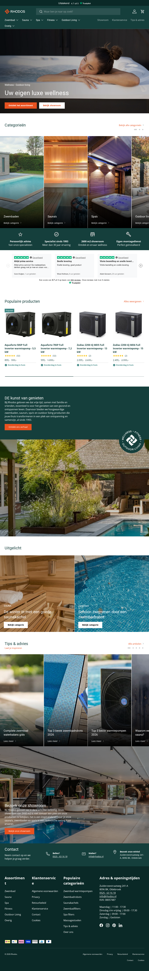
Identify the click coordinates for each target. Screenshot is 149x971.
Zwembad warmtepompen (78, 891)
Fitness (8, 908)
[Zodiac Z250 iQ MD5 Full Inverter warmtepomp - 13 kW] (92, 324)
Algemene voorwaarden (45, 891)
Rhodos (14, 954)
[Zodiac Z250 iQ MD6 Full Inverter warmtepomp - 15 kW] (128, 324)
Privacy (36, 897)
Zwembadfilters (71, 908)
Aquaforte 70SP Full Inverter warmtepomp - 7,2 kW (56, 348)
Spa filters (68, 914)
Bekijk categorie (16, 624)
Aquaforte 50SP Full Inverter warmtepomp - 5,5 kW (20, 348)
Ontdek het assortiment (21, 105)
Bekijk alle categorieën (130, 125)
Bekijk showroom (52, 105)
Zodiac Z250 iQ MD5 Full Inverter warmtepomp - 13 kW (92, 348)
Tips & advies (137, 20)
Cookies (36, 920)
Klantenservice (119, 20)
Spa (7, 902)
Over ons (68, 932)
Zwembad (10, 891)
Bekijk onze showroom (19, 831)
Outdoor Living (13, 914)
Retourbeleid (39, 902)
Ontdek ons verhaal (18, 427)
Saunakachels (70, 902)
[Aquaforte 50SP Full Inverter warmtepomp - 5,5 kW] (20, 324)
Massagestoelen (72, 920)
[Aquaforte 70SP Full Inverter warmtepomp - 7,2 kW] (56, 324)
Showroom (103, 20)
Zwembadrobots (72, 897)
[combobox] (78, 11)
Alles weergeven (132, 301)
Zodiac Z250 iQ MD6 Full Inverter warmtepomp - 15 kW (128, 348)
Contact (36, 914)
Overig (8, 920)
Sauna (8, 897)
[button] (142, 11)
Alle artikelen (134, 643)
